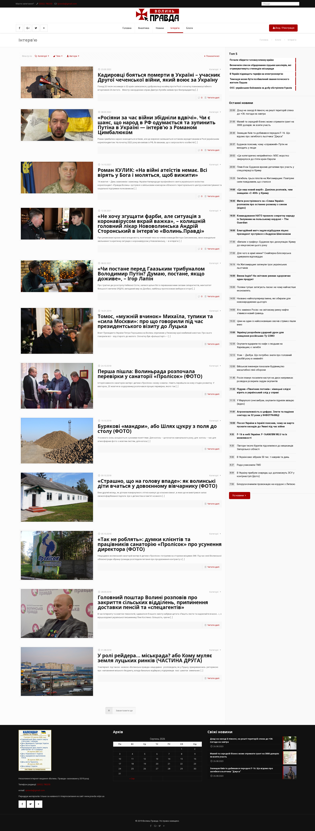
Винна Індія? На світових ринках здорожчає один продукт (264, 277)
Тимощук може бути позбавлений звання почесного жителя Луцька (259, 81)
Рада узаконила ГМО (249, 464)
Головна (264, 40)
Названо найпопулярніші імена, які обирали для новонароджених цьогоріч (264, 300)
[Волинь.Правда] (157, 15)
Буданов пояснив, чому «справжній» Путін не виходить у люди (262, 146)
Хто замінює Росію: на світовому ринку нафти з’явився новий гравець (263, 311)
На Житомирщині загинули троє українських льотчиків (262, 266)
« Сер (132, 778)
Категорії (42, 56)
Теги (58, 56)
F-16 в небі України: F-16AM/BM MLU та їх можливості (262, 436)
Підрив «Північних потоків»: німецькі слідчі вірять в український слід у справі (264, 391)
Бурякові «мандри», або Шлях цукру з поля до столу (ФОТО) (157, 428)
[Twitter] (159, 825)
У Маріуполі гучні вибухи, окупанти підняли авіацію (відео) (265, 402)
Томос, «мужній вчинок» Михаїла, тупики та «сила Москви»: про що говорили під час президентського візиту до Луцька (155, 321)
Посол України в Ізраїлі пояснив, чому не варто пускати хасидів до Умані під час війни (265, 425)
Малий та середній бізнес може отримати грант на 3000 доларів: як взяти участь (265, 123)
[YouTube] (164, 825)
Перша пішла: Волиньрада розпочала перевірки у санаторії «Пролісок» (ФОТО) (150, 374)
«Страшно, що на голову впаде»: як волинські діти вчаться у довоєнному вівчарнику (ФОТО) (157, 483)
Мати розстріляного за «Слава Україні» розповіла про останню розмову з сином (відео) (262, 204)
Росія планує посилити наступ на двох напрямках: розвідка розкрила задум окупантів (265, 379)
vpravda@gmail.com (67, 3)
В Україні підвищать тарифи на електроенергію (256, 74)
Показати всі (212, 56)
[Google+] (155, 825)
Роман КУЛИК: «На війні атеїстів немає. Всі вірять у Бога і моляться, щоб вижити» (152, 172)
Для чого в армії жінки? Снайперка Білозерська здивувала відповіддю (264, 255)
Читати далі (213, 97)
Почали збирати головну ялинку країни (252, 60)
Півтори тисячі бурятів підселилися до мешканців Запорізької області (265, 447)
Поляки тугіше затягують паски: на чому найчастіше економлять (266, 289)
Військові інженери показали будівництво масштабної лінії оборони (260, 368)
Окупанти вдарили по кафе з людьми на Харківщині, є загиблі (260, 345)
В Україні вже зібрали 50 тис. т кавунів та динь (263, 457)
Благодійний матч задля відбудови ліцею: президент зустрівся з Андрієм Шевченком (264, 232)
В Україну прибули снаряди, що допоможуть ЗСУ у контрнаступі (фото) (265, 474)
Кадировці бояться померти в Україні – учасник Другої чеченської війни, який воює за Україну (159, 77)
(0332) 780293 (45, 3)
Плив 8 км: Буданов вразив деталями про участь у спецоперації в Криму (265, 168)
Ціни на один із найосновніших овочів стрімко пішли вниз (266, 323)
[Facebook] (151, 825)
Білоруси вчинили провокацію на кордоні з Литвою (266, 484)
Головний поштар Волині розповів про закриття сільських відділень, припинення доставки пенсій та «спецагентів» (153, 602)
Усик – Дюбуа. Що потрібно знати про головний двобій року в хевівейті (264, 357)
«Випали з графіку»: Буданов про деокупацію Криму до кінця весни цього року (266, 243)
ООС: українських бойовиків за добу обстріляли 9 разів (261, 88)
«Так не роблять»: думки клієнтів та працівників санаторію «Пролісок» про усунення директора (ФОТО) (160, 544)
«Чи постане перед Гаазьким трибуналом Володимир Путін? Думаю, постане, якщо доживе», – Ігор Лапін (151, 273)
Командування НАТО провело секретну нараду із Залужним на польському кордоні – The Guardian (266, 219)
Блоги (278, 40)
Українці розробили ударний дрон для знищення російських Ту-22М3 (260, 334)
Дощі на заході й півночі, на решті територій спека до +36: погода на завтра (265, 112)
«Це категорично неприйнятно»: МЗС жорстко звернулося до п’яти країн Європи (263, 157)
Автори (73, 56)
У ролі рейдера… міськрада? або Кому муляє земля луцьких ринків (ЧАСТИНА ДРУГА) (155, 658)
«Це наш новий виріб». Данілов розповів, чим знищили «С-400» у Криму (265, 191)
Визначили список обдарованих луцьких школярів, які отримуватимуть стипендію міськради (260, 67)
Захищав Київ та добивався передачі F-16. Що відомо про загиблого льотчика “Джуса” (263, 134)
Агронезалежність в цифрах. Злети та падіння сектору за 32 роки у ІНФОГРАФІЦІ (265, 413)
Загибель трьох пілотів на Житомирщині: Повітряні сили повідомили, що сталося (265, 180)
